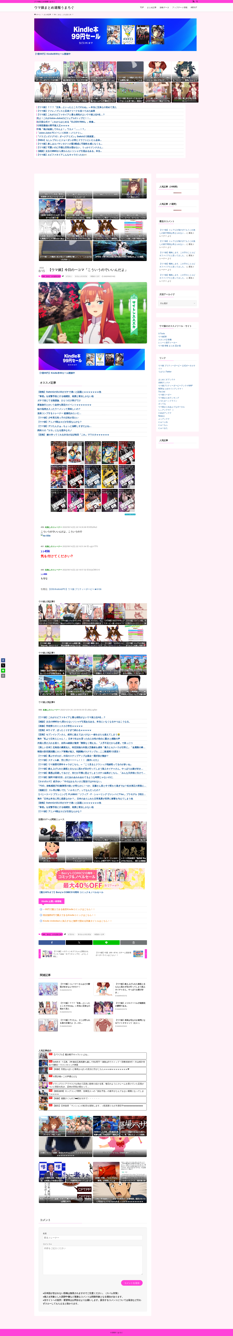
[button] (52, 942)
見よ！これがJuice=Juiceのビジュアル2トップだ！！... (64, 118)
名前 (45, 1233)
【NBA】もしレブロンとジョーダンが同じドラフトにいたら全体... (69, 140)
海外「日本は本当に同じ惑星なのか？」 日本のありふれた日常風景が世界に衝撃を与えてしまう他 (85, 798)
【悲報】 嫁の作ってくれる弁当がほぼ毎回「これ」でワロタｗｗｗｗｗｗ (73, 434)
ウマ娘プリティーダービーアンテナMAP (175, 385)
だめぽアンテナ (165, 412)
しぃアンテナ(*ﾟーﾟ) (165, 409)
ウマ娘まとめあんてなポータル (171, 406)
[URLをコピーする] (133, 942)
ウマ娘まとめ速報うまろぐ (54, 7)
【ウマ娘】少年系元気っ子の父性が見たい (57, 417)
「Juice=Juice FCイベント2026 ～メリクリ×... (59, 133)
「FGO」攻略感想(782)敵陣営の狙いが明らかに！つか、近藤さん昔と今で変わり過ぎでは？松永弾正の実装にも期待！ (91, 785)
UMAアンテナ (164, 382)
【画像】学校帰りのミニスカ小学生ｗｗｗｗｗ (60, 725)
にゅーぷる (163, 422)
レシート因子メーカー (167, 342)
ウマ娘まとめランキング (168, 397)
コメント (47, 1243)
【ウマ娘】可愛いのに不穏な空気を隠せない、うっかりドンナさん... (70, 147)
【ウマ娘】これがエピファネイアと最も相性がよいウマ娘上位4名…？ (71, 114)
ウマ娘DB (162, 336)
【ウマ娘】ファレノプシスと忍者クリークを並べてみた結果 (66, 111)
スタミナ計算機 (165, 339)
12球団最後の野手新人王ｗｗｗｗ (53, 125)
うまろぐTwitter (165, 371)
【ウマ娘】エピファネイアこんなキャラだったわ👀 (62, 155)
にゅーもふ (163, 425)
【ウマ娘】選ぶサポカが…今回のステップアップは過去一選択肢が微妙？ (73, 755)
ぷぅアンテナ (164, 418)
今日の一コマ (94, 276)
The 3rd (161, 391)
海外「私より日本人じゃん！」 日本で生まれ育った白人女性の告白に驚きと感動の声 (78, 738)
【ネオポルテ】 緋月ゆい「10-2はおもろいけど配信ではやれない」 (70, 781)
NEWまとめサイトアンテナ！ (170, 388)
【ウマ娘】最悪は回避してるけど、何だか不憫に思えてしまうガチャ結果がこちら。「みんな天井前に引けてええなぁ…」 (91, 773)
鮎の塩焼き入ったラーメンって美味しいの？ (59, 408)
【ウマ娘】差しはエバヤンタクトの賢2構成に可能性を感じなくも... (69, 144)
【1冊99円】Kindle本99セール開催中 (52, 53)
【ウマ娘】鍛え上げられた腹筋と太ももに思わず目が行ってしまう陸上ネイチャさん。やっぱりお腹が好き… (90, 768)
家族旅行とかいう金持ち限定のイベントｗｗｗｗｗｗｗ (64, 404)
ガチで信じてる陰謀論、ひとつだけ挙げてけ (59, 400)
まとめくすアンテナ (166, 379)
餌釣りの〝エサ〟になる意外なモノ (54, 430)
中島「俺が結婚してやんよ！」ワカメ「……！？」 (61, 129)
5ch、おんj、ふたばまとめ (51, 276)
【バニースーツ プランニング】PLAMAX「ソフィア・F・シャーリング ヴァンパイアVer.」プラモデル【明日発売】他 (91, 794)
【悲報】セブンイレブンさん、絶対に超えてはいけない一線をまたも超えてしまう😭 (78, 734)
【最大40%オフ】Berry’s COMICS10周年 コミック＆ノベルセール (71, 892)
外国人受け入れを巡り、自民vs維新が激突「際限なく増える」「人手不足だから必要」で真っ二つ (85, 742)
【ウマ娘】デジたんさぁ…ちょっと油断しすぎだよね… (64, 426)
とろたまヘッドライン (167, 400)
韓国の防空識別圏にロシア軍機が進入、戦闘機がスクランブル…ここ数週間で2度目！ (79, 751)
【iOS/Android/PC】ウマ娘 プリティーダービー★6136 (74, 589)
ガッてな (162, 403)
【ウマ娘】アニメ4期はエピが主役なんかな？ (59, 421)
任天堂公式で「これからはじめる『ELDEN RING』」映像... (66, 122)
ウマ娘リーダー (165, 394)
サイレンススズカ (81, 276)
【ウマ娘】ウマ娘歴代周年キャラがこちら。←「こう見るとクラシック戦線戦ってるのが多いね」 (84, 764)
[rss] (193, 1)
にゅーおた (163, 428)
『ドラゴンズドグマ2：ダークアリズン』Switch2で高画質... (66, 136)
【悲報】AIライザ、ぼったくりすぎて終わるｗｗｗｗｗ (64, 730)
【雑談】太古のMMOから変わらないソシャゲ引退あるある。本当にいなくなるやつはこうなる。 (84, 721)
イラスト (69, 276)
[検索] (197, 1)
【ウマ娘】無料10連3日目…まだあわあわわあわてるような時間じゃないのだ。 (75, 777)
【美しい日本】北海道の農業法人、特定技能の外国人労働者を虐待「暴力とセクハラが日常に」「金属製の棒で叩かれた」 (91, 747)
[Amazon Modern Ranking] (130, 514)
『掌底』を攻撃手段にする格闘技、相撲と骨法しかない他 (65, 396)
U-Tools (161, 333)
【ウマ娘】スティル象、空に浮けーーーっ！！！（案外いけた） (68, 759)
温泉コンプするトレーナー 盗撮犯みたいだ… (59, 413)
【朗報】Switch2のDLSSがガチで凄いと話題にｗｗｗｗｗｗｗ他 (69, 391)
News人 (161, 415)
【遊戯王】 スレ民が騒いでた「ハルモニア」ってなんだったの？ (69, 790)
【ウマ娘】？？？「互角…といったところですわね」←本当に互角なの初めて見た (77, 107)
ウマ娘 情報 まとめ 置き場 (169, 345)
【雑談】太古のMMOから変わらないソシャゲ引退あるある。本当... (69, 151)
